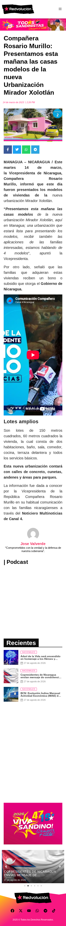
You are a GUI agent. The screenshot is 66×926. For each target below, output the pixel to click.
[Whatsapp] (37, 910)
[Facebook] (12, 910)
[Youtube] (29, 910)
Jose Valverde (33, 544)
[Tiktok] (53, 910)
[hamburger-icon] (60, 9)
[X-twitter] (20, 910)
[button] (24, 885)
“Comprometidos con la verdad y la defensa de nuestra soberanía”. (33, 549)
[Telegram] (45, 910)
